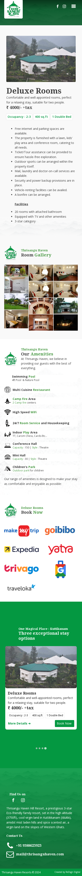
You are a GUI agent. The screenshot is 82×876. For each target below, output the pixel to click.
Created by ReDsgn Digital (67, 872)
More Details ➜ (19, 723)
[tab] (36, 748)
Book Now (64, 723)
